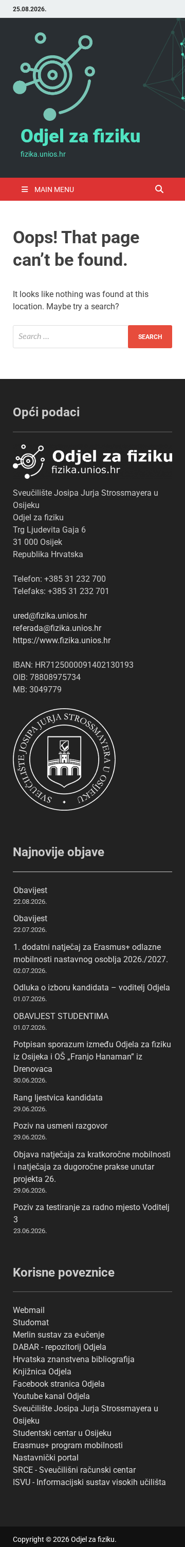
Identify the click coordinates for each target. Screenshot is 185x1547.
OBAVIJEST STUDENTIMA (60, 1016)
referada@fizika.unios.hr (57, 628)
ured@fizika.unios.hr (50, 616)
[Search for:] (92, 336)
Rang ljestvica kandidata (58, 1098)
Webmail (29, 1310)
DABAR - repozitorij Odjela (59, 1347)
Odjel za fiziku (80, 136)
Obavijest (30, 890)
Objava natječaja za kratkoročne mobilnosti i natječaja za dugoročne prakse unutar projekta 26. (92, 1167)
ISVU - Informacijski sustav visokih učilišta (89, 1482)
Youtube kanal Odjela (51, 1396)
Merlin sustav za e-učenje (58, 1335)
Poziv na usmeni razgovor (60, 1126)
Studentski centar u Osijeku (62, 1433)
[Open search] (159, 190)
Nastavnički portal (46, 1458)
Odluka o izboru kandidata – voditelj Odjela (91, 987)
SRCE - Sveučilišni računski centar (74, 1470)
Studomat (31, 1322)
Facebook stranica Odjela (59, 1384)
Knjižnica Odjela (42, 1371)
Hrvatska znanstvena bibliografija (74, 1359)
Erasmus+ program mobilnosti (68, 1445)
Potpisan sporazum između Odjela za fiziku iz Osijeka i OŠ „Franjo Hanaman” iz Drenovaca (92, 1057)
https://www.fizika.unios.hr (61, 640)
